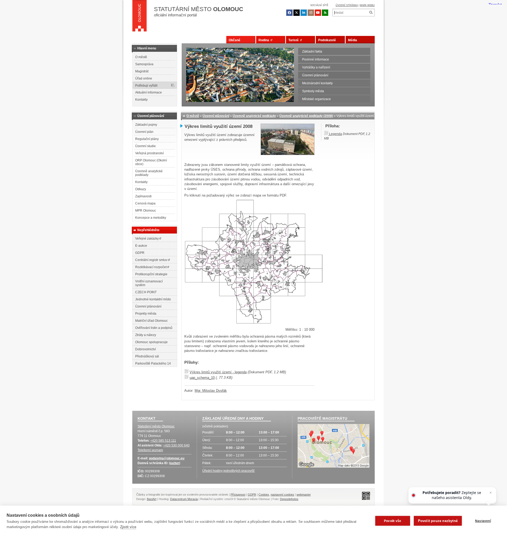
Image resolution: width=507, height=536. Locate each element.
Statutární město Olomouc (156, 426)
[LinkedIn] (304, 13)
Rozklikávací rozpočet (151, 267)
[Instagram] (311, 13)
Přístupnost (238, 494)
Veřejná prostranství (149, 153)
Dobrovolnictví (145, 349)
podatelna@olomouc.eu (166, 458)
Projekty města (145, 313)
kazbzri (174, 463)
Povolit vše (392, 521)
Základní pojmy (146, 125)
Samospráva (144, 64)
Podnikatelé (327, 40)
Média (352, 40)
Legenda (335, 134)
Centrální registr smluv (151, 260)
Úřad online (143, 78)
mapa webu (367, 5)
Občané (234, 40)
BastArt (151, 499)
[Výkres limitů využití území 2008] (287, 154)
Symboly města (313, 91)
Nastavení (483, 521)
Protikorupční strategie (151, 274)
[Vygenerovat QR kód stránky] (364, 495)
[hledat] (371, 12)
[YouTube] (318, 13)
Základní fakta (312, 51)
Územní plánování (315, 75)
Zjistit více (128, 527)
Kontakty (141, 99)
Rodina (265, 40)
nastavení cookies (282, 494)
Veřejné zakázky (147, 238)
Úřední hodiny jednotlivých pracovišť (228, 471)
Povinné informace (315, 59)
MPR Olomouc (145, 210)
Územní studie (145, 146)
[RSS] (325, 13)
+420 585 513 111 (163, 440)
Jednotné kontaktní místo (153, 299)
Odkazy (140, 189)
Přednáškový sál (147, 356)
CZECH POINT (146, 292)
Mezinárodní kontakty (317, 83)
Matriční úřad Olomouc (151, 321)
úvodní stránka (347, 5)
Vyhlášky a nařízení (316, 67)
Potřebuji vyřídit (146, 85)
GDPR (139, 253)
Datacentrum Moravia (184, 499)
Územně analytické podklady (149, 173)
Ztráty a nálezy (145, 335)
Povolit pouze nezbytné (438, 521)
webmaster (304, 494)
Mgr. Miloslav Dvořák (211, 391)
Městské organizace (316, 99)
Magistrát (141, 71)
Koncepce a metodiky (150, 218)
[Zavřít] (490, 492)
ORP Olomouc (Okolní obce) (151, 162)
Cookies (264, 494)
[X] (296, 13)
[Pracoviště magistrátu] (333, 446)
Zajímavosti (143, 196)
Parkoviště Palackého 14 (153, 363)
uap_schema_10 (202, 378)
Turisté (294, 40)
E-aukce (141, 246)
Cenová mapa (145, 203)
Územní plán (144, 132)
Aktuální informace (148, 92)
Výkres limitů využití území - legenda (218, 372)
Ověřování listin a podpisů (153, 328)
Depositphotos (289, 499)
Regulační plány (147, 139)
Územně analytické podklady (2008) (306, 116)
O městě (141, 57)
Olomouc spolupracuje (151, 342)
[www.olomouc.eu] (139, 17)
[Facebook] (289, 13)
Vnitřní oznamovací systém (149, 283)
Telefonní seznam (150, 450)
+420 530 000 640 (176, 445)
